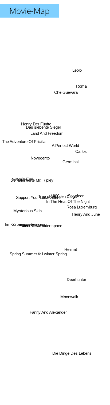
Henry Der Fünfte (36, 122)
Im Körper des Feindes (24, 228)
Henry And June (86, 215)
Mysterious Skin (27, 211)
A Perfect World (65, 142)
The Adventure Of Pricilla (23, 140)
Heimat (71, 249)
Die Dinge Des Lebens (73, 355)
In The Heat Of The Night (67, 205)
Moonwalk (68, 299)
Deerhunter (75, 285)
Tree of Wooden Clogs (57, 196)
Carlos (81, 148)
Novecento (40, 158)
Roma (81, 84)
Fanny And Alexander (50, 312)
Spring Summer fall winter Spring (37, 250)
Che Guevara (68, 93)
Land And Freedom (48, 126)
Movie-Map (29, 10)
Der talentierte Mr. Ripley (31, 174)
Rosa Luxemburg (82, 201)
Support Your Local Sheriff (38, 201)
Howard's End (20, 179)
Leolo (77, 70)
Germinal (71, 158)
